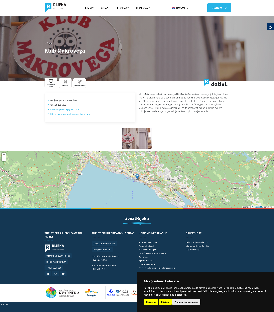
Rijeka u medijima (146, 260)
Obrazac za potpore (147, 264)
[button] (137, 177)
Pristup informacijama (148, 249)
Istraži (104, 7)
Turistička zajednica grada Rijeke (152, 253)
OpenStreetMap (257, 207)
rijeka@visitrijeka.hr (56, 261)
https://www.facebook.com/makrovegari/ (70, 113)
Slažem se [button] (151, 302)
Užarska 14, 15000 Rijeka (58, 255)
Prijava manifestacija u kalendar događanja (157, 268)
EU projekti (143, 257)
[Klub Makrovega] (137, 138)
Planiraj (122, 7)
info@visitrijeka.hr (102, 249)
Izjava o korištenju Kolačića (197, 246)
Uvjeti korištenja (193, 249)
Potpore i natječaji (146, 246)
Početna (48, 43)
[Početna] (57, 8)
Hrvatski (181, 8)
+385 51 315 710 (53, 267)
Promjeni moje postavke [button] (186, 302)
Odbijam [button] (165, 302)
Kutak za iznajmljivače (148, 242)
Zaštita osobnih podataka (196, 242)
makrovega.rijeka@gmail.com (64, 109)
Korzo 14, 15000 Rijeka (104, 243)
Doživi (88, 7)
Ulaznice (217, 8)
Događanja (141, 7)
